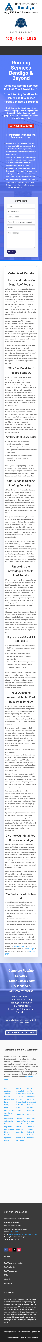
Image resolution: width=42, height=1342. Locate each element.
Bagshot (7, 1096)
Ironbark (19, 1110)
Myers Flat (30, 1094)
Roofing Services (10, 1267)
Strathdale (30, 1121)
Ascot (6, 1088)
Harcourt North (21, 1102)
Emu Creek (8, 1135)
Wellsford (30, 1132)
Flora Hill (19, 1088)
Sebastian (30, 1110)
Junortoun (19, 1118)
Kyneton (18, 1127)
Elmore (6, 1132)
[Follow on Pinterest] (10, 1249)
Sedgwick (30, 1114)
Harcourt (19, 1099)
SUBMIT (11, 252)
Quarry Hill (30, 1099)
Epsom (6, 1140)
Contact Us (8, 1283)
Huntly (18, 1107)
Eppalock (7, 1138)
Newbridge (30, 1096)
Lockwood (19, 1129)
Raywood (30, 1105)
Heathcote (19, 1105)
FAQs (6, 1275)
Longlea (18, 1135)
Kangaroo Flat (21, 1121)
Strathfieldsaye (32, 1124)
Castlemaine (8, 1118)
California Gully (9, 1110)
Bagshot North (9, 1099)
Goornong (19, 1096)
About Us (7, 1279)
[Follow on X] (14, 1249)
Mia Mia (29, 1091)
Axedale (7, 1094)
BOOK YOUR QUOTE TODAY (21, 1032)
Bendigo (7, 1105)
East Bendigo (9, 1129)
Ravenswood (31, 1102)
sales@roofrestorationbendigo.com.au (23, 1234)
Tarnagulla (30, 1127)
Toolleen (30, 1129)
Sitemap (10, 1337)
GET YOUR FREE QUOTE (21, 126)
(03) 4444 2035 (21, 38)
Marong (29, 1088)
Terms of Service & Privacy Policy (26, 1337)
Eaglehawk (8, 1127)
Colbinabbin (8, 1121)
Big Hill (6, 1107)
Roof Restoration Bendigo (13, 1263)
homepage (30, 949)
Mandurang (20, 1140)
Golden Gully (20, 1091)
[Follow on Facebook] (6, 1249)
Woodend (30, 1138)
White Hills (30, 1135)
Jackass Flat (20, 1114)
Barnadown (8, 1102)
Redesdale (30, 1107)
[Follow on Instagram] (19, 1249)
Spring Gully (31, 1118)
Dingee (6, 1124)
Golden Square (21, 1094)
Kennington (20, 1124)
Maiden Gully (20, 1138)
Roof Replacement (10, 1271)
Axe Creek (7, 1091)
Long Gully (19, 1132)
